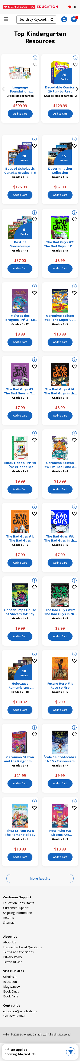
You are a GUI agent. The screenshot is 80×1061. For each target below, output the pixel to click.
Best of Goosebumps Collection (20, 244)
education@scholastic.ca (20, 1011)
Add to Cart (20, 113)
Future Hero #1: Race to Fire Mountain (60, 685)
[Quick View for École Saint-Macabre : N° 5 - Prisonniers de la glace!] (74, 728)
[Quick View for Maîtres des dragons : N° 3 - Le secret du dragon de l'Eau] (34, 286)
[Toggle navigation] (6, 19)
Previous (3, 89)
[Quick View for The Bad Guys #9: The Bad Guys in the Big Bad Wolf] (74, 507)
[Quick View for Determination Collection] (74, 139)
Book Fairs (10, 996)
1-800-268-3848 (14, 1016)
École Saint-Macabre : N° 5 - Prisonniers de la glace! (60, 759)
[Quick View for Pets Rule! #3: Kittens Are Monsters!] (74, 801)
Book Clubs (11, 991)
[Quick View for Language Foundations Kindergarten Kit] (35, 58)
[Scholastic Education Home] (32, 7)
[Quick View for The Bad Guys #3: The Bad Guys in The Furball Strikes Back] (34, 360)
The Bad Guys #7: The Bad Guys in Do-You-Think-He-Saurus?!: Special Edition (60, 244)
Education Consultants (18, 903)
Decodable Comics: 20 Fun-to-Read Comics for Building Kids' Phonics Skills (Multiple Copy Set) (60, 89)
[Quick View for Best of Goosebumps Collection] (34, 213)
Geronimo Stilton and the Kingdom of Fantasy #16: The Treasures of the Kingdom (20, 759)
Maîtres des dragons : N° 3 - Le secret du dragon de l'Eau (20, 318)
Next (77, 89)
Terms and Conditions (18, 952)
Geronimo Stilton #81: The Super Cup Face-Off (60, 318)
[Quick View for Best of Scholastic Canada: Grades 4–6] (34, 139)
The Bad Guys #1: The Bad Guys (20, 538)
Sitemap (9, 922)
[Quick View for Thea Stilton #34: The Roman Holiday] (34, 801)
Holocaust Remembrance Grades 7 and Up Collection (20, 685)
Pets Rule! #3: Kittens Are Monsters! (60, 833)
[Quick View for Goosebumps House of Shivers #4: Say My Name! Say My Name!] (34, 581)
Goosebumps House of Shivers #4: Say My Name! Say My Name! (20, 612)
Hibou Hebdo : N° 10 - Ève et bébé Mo (20, 465)
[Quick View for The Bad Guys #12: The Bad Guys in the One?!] (74, 581)
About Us (9, 942)
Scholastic (10, 977)
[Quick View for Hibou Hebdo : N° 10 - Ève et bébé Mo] (34, 433)
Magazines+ (11, 986)
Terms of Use (12, 962)
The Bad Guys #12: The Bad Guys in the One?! (60, 612)
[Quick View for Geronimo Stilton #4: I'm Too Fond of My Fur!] (74, 433)
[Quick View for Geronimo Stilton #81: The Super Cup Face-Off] (74, 286)
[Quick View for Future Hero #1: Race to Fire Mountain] (74, 654)
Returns (8, 918)
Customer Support (16, 908)
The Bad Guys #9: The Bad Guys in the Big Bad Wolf (60, 538)
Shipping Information (17, 913)
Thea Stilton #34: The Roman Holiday (20, 833)
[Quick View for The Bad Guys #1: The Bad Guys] (34, 507)
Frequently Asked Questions (22, 947)
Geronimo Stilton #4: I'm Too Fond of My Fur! (60, 465)
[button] (64, 19)
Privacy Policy (12, 957)
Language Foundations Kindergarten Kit (20, 89)
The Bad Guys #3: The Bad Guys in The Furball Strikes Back (20, 391)
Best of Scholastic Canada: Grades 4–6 (20, 170)
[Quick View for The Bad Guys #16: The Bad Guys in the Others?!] (74, 360)
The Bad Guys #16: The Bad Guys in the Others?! (60, 391)
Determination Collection (60, 170)
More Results (40, 878)
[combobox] (36, 20)
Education (10, 982)
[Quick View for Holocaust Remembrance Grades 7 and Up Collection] (34, 654)
